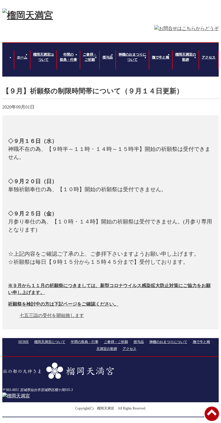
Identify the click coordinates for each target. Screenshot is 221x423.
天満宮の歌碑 (106, 349)
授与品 (107, 57)
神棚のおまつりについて (132, 57)
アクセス (209, 57)
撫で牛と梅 (160, 57)
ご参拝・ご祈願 (90, 57)
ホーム (22, 57)
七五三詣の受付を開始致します (52, 315)
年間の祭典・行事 (68, 57)
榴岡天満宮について (43, 57)
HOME (23, 342)
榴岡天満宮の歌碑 (185, 57)
